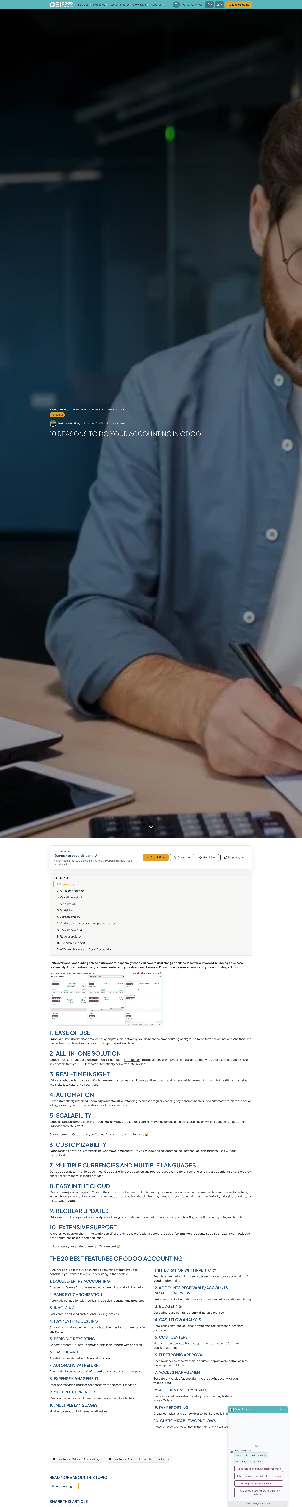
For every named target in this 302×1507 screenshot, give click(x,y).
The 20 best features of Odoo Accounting (84, 949)
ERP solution (132, 1059)
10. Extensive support (71, 943)
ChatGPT (158, 857)
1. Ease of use (65, 884)
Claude (184, 857)
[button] (176, 4)
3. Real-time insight (69, 897)
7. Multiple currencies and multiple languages (86, 923)
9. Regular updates (69, 936)
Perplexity (236, 857)
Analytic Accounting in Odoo (147, 1459)
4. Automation (66, 904)
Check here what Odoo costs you (72, 1134)
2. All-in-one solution (70, 891)
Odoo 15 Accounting (86, 1459)
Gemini (209, 857)
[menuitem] (84, 4)
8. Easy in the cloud (69, 930)
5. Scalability (65, 910)
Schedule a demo (238, 4)
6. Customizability (69, 916)
